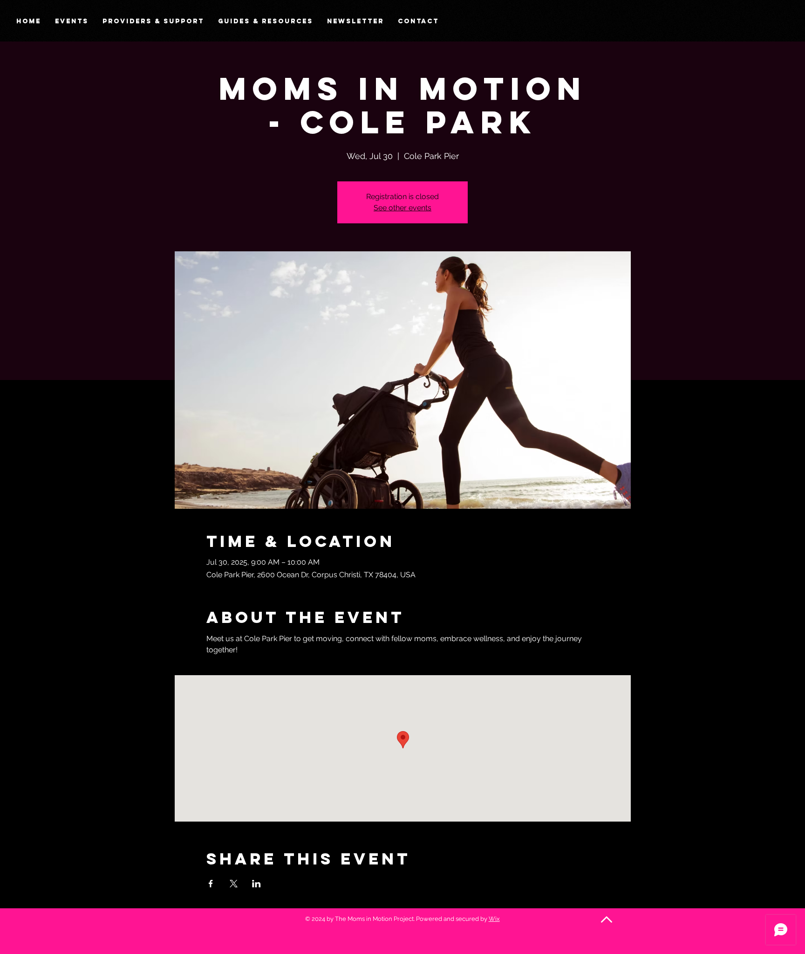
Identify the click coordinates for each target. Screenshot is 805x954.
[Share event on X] (233, 883)
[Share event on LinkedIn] (256, 883)
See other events (402, 207)
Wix (494, 918)
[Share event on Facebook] (210, 883)
